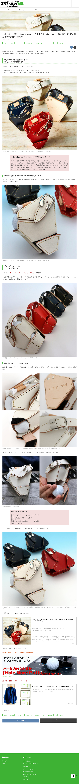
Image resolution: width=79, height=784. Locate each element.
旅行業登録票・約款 (28, 771)
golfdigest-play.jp (6, 676)
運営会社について (27, 761)
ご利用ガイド (26, 777)
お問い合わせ (26, 766)
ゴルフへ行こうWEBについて (30, 763)
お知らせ (25, 779)
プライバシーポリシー (29, 769)
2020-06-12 (6, 40)
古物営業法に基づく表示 (29, 774)
